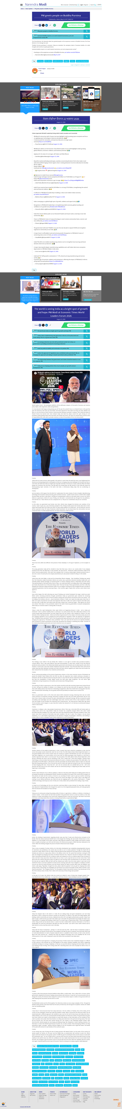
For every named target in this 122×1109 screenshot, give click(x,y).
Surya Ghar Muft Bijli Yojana (40, 1085)
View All (45, 109)
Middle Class (59, 1078)
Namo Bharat (76, 1067)
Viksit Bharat (67, 1085)
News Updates (29, 9)
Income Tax (84, 1078)
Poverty (35, 1053)
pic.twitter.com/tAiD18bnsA (50, 221)
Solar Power (59, 1085)
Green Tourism (43, 1082)
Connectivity (53, 1067)
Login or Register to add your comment (80, 65)
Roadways (35, 1067)
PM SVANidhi (46, 1078)
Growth (78, 1050)
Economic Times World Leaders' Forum (48, 1046)
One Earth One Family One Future (65, 1050)
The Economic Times (65, 1046)
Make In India (67, 1060)
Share (42, 73)
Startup (41, 1075)
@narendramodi (49, 168)
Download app (4, 1106)
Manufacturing (63, 1053)
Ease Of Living (36, 1060)
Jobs (43, 1064)
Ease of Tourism (53, 1082)
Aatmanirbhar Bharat (78, 1060)
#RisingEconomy (58, 175)
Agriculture (54, 1075)
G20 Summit (50, 1050)
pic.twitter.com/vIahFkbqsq (59, 235)
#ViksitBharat (61, 207)
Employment (36, 1064)
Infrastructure (44, 1067)
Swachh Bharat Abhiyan (64, 1067)
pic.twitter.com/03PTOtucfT (41, 194)
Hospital (35, 1082)
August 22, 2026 (58, 144)
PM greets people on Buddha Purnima (61, 15)
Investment (49, 1064)
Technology (73, 1053)
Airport (61, 1082)
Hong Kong (66, 1071)
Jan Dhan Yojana (75, 1078)
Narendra (36, 4)
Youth (51, 1060)
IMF (83, 1050)
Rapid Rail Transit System (39, 1071)
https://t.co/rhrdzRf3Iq (45, 142)
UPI (53, 1078)
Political (62, 1064)
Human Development (82, 61)
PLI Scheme (45, 1060)
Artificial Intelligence (58, 1057)
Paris (72, 1071)
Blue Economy (47, 1057)
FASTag (67, 1082)
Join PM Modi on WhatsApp (76, 25)
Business (75, 1046)
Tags (34, 61)
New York (58, 1071)
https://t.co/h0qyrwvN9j (70, 180)
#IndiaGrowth (54, 207)
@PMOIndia (80, 180)
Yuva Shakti (58, 1060)
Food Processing (37, 1057)
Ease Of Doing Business (39, 1050)
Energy (85, 1075)
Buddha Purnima (57, 61)
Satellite (35, 1075)
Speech (75, 1085)
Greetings (40, 61)
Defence (61, 1075)
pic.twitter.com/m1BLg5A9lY (63, 168)
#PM (43, 168)
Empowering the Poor (45, 1053)
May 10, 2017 (57, 55)
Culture (73, 61)
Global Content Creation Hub (73, 1075)
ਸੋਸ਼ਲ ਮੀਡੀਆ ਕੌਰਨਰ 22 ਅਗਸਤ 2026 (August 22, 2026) (30, 106)
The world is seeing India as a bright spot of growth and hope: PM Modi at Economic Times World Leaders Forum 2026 (61, 312)
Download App (88, 110)
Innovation (81, 1053)
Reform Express (78, 1057)
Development (79, 1071)
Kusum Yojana (75, 1082)
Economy (55, 1053)
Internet (66, 1078)
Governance (69, 1057)
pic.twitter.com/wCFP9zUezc (72, 52)
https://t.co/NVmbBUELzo (56, 261)
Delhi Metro (51, 1071)
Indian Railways (70, 1064)
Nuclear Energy (37, 1078)
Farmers (52, 1085)
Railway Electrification (82, 1064)
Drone (47, 1075)
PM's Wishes (48, 61)
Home (22, 9)
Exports (56, 1064)
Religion (66, 61)
